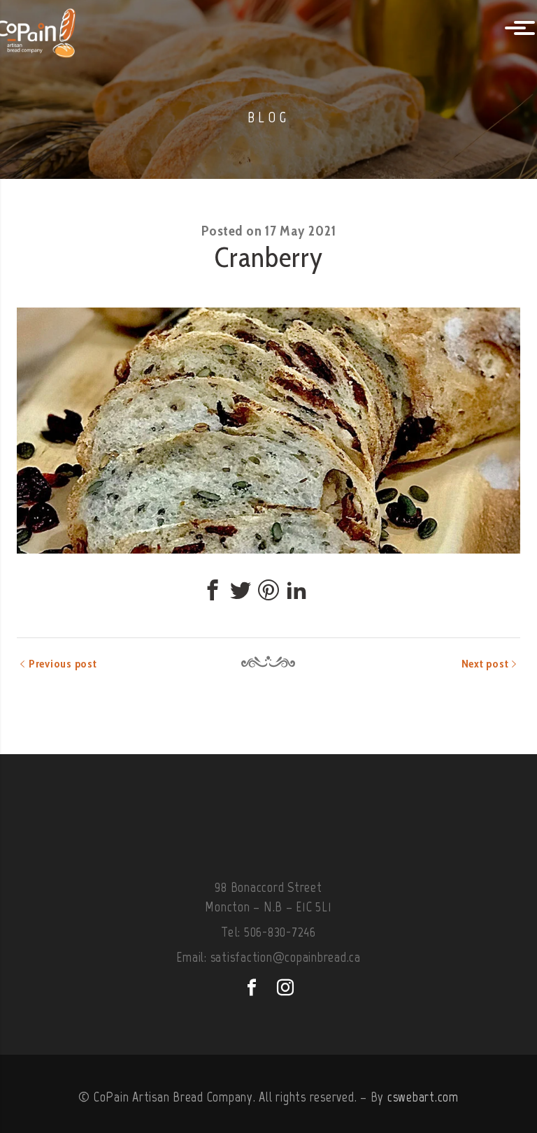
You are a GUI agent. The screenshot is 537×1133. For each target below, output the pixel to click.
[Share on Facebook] (213, 590)
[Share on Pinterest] (268, 590)
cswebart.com (423, 1096)
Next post (485, 663)
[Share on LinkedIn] (296, 590)
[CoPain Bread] (52, 29)
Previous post (63, 663)
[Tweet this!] (241, 590)
